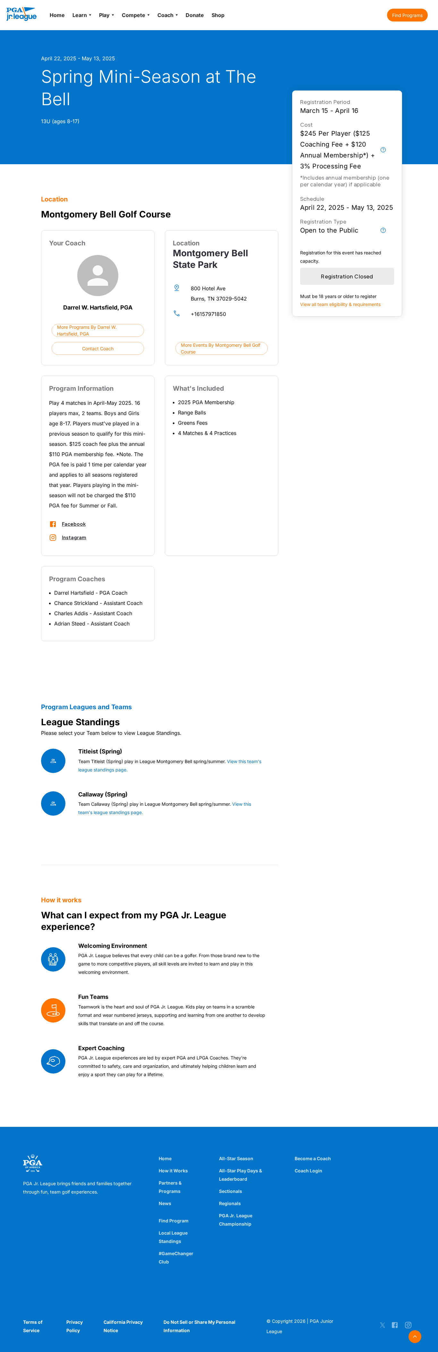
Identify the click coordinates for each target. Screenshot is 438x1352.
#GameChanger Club (176, 1257)
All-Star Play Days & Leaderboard (240, 1175)
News (165, 1203)
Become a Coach (313, 1158)
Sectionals (230, 1191)
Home (165, 1158)
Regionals (230, 1203)
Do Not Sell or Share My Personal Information (199, 1326)
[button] (407, 15)
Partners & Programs (170, 1187)
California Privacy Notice (123, 1326)
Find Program (174, 1220)
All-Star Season (236, 1158)
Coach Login (308, 1170)
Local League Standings (173, 1237)
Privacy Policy (74, 1326)
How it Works (173, 1170)
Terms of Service (33, 1326)
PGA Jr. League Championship (235, 1220)
